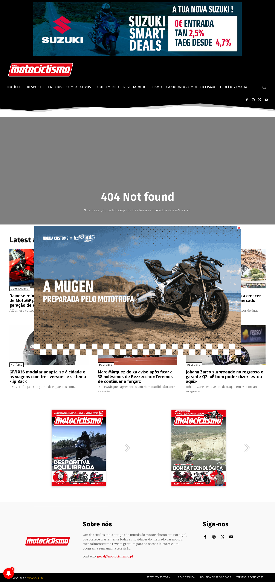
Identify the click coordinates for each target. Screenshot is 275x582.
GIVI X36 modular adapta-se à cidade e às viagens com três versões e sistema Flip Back (47, 376)
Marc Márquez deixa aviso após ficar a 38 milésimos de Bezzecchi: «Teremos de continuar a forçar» (135, 376)
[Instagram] (253, 100)
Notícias (16, 365)
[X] (259, 100)
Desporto (105, 365)
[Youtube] (266, 100)
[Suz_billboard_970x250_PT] (137, 55)
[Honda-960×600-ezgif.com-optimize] (137, 354)
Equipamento (19, 288)
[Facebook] (247, 100)
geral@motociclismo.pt (115, 556)
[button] (264, 87)
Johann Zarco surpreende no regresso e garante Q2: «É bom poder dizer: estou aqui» (224, 376)
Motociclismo (35, 577)
